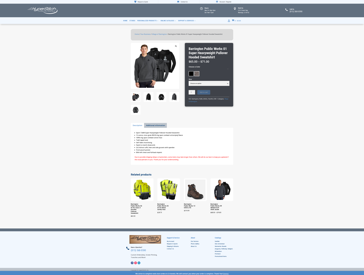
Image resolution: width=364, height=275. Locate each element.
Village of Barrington (159, 34)
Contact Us (170, 249)
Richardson (218, 251)
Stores (132, 21)
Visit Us (240, 8)
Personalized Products (147, 21)
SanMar (217, 241)
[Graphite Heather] (197, 73)
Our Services (194, 241)
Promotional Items (221, 256)
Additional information (155, 125)
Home (125, 21)
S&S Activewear (220, 244)
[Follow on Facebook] (132, 263)
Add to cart (204, 92)
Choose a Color (194, 67)
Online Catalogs (167, 21)
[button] (176, 46)
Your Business (145, 34)
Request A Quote (172, 244)
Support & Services (186, 21)
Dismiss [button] (226, 274)
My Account (170, 241)
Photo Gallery (195, 244)
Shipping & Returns (173, 246)
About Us (194, 246)
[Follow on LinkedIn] (139, 263)
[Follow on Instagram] (135, 263)
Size (190, 79)
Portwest (218, 254)
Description (137, 125)
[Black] (191, 73)
